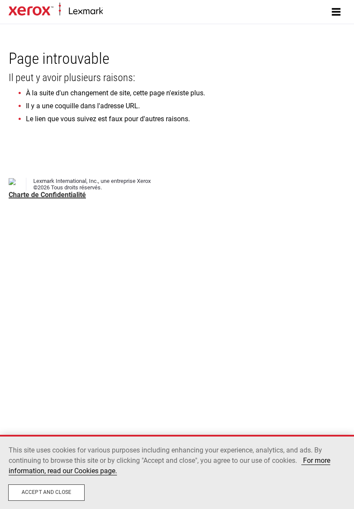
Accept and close (46, 492)
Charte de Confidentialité (47, 195)
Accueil (111, 11)
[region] (177, 472)
